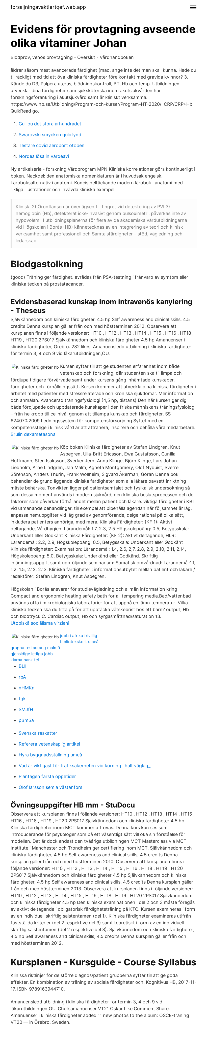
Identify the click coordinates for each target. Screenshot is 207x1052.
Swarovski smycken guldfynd (50, 134)
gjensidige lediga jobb (32, 653)
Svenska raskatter (38, 733)
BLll (22, 666)
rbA (22, 677)
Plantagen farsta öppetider (47, 776)
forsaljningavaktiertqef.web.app (48, 7)
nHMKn (27, 687)
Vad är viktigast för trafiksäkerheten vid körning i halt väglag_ (84, 765)
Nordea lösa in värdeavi (44, 156)
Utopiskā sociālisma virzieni (40, 623)
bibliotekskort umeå (79, 641)
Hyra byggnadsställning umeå (50, 754)
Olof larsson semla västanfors (50, 787)
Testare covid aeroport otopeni (52, 145)
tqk (22, 698)
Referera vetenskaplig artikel (49, 744)
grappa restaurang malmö (35, 647)
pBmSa (26, 720)
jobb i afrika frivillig (78, 635)
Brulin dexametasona (33, 434)
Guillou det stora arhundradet (50, 123)
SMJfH (26, 709)
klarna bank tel (25, 659)
